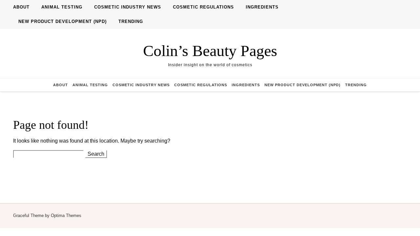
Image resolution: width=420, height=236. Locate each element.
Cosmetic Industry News (127, 7)
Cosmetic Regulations (203, 7)
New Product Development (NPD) (62, 21)
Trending (130, 21)
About (21, 7)
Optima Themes (66, 215)
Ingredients (262, 7)
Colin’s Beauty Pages (210, 50)
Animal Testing (61, 7)
